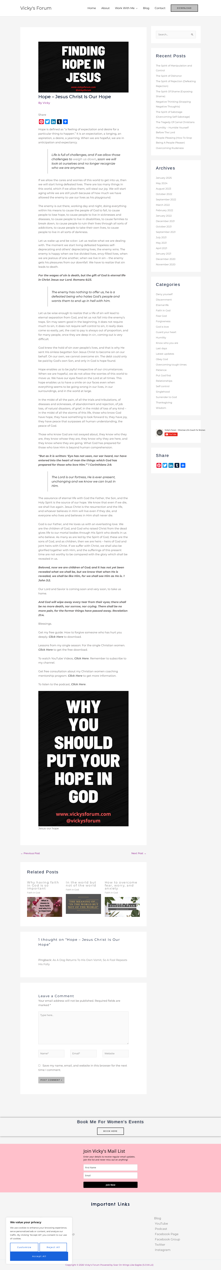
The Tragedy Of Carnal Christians (175, 122)
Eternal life (162, 305)
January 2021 (163, 253)
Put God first (163, 375)
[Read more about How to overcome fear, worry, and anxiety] (122, 906)
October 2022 (164, 194)
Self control (162, 386)
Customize (24, 1247)
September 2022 (166, 199)
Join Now (110, 1184)
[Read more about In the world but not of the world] (83, 903)
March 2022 (163, 204)
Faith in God (33, 892)
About (105, 8)
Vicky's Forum (36, 8)
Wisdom (161, 408)
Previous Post (30, 853)
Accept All (39, 1256)
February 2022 (164, 210)
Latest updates (165, 353)
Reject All (53, 1247)
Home (91, 8)
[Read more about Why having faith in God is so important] (44, 906)
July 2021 (161, 237)
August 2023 (163, 188)
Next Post (138, 853)
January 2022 (164, 215)
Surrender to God (166, 397)
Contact (160, 8)
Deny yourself (164, 294)
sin (94, 334)
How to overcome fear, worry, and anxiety (121, 885)
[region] (39, 1240)
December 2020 (165, 259)
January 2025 (164, 177)
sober (74, 240)
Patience (161, 370)
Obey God (162, 359)
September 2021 (166, 232)
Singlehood (163, 391)
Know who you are (167, 343)
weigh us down (84, 159)
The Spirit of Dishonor (169, 75)
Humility (161, 337)
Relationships (164, 380)
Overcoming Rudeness (170, 148)
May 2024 (161, 183)
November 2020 (165, 264)
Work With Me (125, 8)
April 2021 (161, 248)
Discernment (164, 299)
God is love (162, 326)
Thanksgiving (164, 402)
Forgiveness (163, 321)
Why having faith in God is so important (43, 885)
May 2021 (161, 242)
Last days (161, 348)
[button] (184, 8)
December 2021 (165, 221)
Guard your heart (166, 332)
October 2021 (164, 226)
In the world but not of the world (81, 884)
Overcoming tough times (171, 364)
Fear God (161, 315)
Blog (146, 8)
